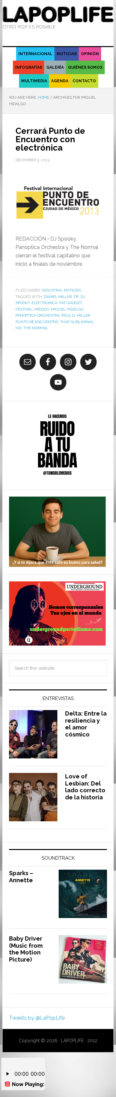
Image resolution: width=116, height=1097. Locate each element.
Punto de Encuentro (36, 322)
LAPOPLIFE (58, 20)
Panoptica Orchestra (37, 315)
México (41, 309)
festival (24, 309)
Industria (52, 290)
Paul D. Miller (76, 315)
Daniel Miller (58, 296)
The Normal (36, 328)
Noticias (72, 290)
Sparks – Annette (21, 877)
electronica (44, 303)
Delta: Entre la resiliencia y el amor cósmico (86, 724)
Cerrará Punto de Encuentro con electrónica (50, 139)
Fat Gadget (70, 303)
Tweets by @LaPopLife (37, 1018)
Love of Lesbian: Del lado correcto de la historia (85, 787)
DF (76, 296)
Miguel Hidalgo (67, 309)
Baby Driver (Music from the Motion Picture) (26, 949)
